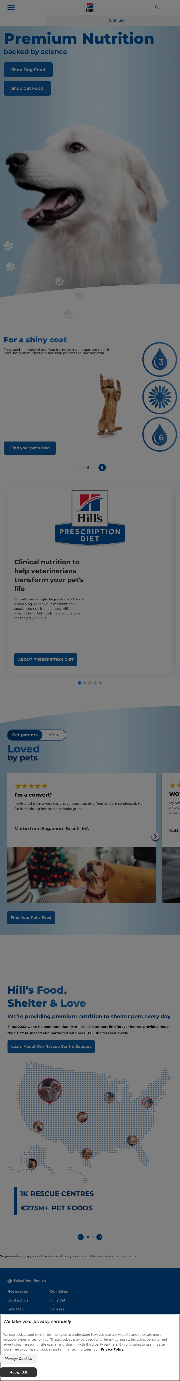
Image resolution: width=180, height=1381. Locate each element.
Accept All (18, 1372)
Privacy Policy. (112, 1349)
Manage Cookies (18, 1359)
